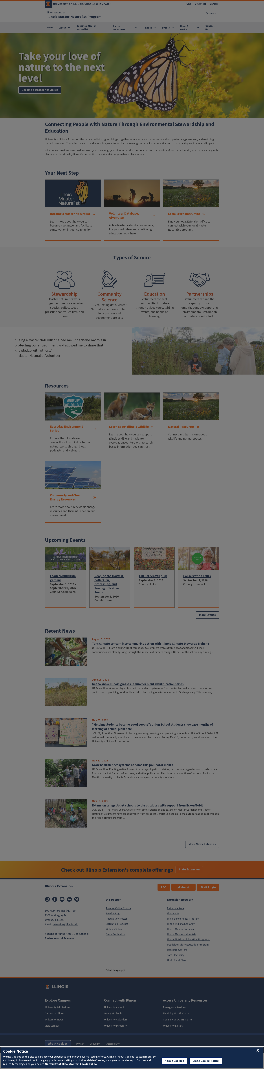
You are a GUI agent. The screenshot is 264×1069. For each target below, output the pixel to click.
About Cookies (174, 1061)
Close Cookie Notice (206, 1061)
